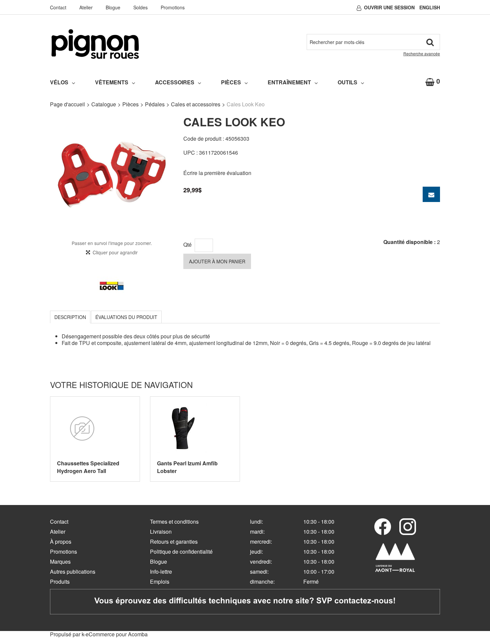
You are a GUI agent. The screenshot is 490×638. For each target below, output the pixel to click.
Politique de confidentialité (181, 551)
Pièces (231, 82)
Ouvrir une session (389, 7)
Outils (347, 82)
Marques (60, 561)
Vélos (59, 82)
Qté (187, 244)
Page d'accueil (67, 104)
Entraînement (289, 82)
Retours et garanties (174, 541)
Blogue (113, 7)
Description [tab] (70, 317)
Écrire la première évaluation (217, 173)
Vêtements (111, 82)
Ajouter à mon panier (217, 261)
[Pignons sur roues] (95, 44)
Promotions (173, 7)
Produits (60, 581)
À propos (60, 541)
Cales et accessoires (195, 104)
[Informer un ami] (431, 194)
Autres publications (72, 571)
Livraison (161, 531)
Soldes (140, 7)
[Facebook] (382, 526)
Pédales (155, 104)
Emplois (159, 581)
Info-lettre (161, 571)
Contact (58, 7)
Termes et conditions (174, 521)
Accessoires (174, 82)
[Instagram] (407, 526)
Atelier (86, 7)
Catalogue (103, 104)
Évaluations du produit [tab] (126, 317)
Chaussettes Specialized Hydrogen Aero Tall (88, 467)
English (429, 7)
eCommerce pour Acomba (117, 634)
